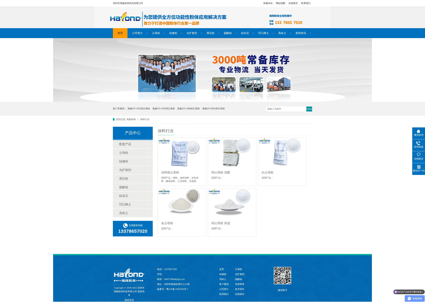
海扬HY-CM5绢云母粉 (163, 108)
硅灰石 (245, 33)
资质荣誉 (239, 284)
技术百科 (239, 289)
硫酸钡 (228, 33)
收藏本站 (268, 3)
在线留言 (293, 3)
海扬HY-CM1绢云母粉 (139, 108)
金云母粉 (167, 223)
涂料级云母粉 (170, 172)
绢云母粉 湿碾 (220, 172)
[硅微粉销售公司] (212, 101)
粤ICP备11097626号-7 (177, 289)
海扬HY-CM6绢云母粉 (188, 108)
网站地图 (280, 3)
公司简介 (137, 33)
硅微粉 (173, 33)
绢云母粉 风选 (220, 223)
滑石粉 (210, 33)
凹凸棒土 (263, 33)
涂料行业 (144, 119)
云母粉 (156, 33)
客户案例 (224, 284)
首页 (120, 33)
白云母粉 (268, 172)
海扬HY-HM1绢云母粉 (213, 108)
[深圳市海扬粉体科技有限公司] (129, 272)
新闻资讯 (301, 33)
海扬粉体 (131, 119)
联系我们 (305, 3)
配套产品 (125, 144)
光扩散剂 (192, 33)
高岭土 (282, 33)
